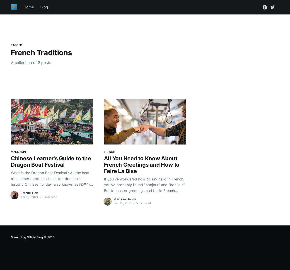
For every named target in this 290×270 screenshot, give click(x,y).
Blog (44, 7)
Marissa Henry (125, 199)
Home (29, 7)
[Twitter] (272, 7)
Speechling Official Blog (27, 237)
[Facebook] (265, 7)
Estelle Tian (29, 193)
